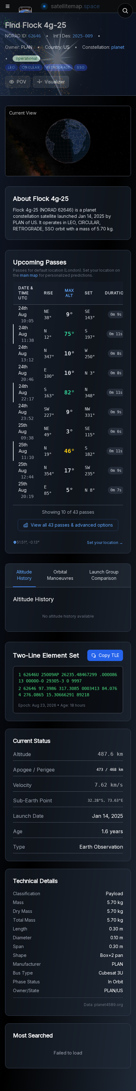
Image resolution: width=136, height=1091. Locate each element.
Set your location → (105, 542)
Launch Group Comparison (104, 575)
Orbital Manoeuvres (60, 575)
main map (29, 275)
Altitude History (24, 575)
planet (117, 47)
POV (21, 81)
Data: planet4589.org (103, 1004)
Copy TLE (109, 655)
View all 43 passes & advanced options (72, 525)
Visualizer (55, 81)
